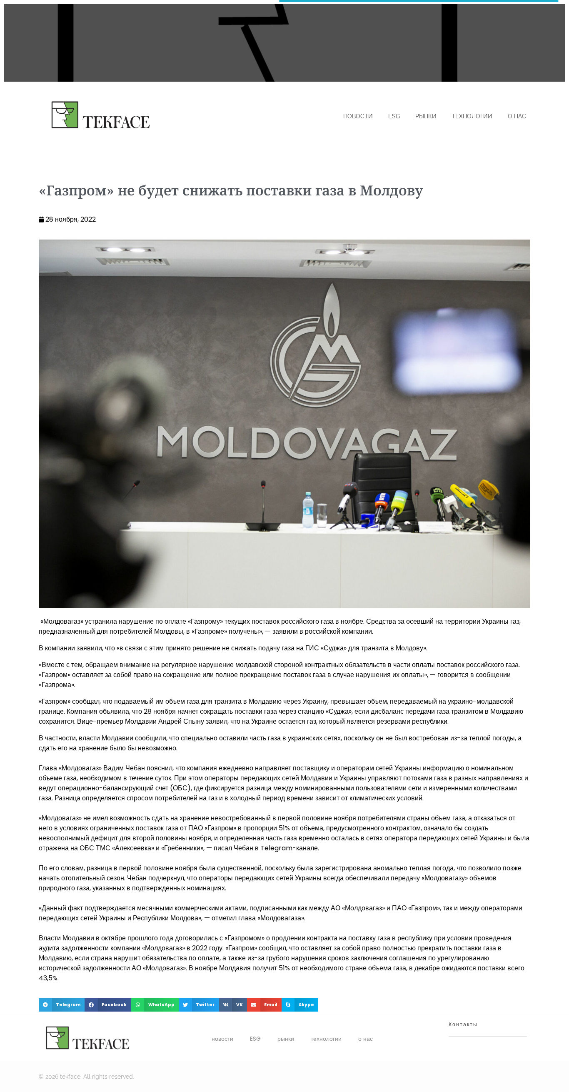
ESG (255, 1039)
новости (222, 1039)
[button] (62, 1005)
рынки (285, 1039)
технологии (326, 1039)
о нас (365, 1039)
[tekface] (100, 115)
